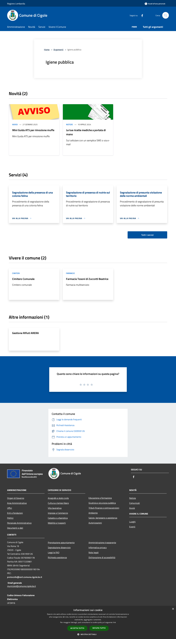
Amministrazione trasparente (102, 542)
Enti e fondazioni (15, 513)
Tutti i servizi (147, 235)
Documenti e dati (15, 528)
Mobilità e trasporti (57, 523)
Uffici (9, 508)
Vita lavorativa (54, 508)
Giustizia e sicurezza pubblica (102, 503)
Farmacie (70, 273)
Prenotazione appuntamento (61, 542)
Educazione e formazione (100, 498)
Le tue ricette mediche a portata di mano (86, 132)
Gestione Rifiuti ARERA (25, 333)
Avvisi (15, 124)
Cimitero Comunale (23, 279)
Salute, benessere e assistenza (103, 517)
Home (47, 49)
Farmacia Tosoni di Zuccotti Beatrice (87, 279)
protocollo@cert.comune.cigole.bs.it (24, 577)
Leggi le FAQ (53, 552)
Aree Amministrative (17, 503)
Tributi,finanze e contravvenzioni (104, 508)
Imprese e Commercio (58, 513)
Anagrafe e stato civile (58, 498)
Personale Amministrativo (19, 523)
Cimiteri (16, 273)
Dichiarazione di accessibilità (102, 557)
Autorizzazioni (95, 522)
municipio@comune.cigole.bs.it (21, 586)
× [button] (173, 609)
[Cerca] (165, 15)
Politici (10, 518)
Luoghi (132, 521)
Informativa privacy (98, 547)
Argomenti (58, 49)
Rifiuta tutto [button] (99, 628)
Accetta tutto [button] (77, 628)
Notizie (69, 124)
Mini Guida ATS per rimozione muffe (33, 130)
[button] (88, 634)
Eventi (132, 526)
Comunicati (134, 503)
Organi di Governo (15, 498)
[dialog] (88, 622)
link (114, 622)
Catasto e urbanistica (58, 518)
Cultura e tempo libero (58, 503)
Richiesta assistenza (57, 557)
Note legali (94, 552)
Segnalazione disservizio (59, 547)
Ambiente (93, 513)
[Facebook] (141, 15)
